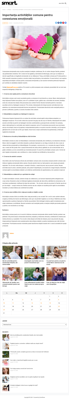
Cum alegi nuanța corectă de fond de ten (21, 368)
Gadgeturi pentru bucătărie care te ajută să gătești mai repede (27, 377)
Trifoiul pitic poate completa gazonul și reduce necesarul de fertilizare (29, 352)
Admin (10, 23)
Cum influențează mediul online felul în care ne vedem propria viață (34, 284)
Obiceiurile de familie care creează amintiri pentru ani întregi (11, 284)
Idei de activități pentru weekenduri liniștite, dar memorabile (10, 262)
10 (4, 303)
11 (13, 303)
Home (3, 9)
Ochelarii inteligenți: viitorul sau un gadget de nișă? (24, 385)
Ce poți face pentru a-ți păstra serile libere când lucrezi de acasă (56, 262)
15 (50, 303)
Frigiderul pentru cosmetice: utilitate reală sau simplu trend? (26, 343)
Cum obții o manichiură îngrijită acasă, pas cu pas (24, 360)
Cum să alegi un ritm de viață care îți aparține (55, 283)
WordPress (42, 397)
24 (4, 310)
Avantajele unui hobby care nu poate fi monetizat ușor (34, 261)
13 (32, 303)
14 (41, 303)
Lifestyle (9, 9)
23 (59, 306)
